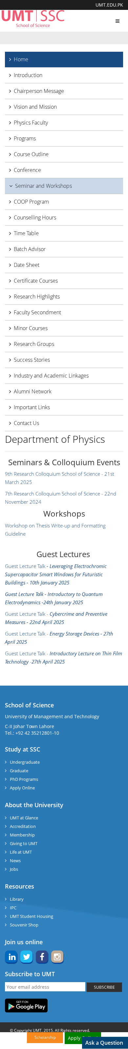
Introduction (28, 75)
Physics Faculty (31, 122)
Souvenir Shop (24, 925)
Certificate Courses (36, 280)
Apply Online (22, 788)
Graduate (19, 771)
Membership (22, 835)
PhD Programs (24, 779)
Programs (25, 138)
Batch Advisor (30, 249)
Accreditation (23, 826)
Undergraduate (25, 762)
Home (21, 59)
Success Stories (32, 359)
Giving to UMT (23, 843)
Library (17, 899)
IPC (13, 908)
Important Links (32, 407)
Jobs (14, 869)
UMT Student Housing (31, 916)
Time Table (26, 233)
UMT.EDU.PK (109, 5)
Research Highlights (37, 296)
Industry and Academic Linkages (51, 375)
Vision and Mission (35, 106)
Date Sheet (26, 265)
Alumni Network (33, 391)
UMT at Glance (24, 818)
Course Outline (31, 154)
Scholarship (45, 1037)
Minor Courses (31, 328)
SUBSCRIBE (104, 987)
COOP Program (31, 201)
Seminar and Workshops (43, 185)
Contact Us (26, 423)
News (15, 861)
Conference (27, 170)
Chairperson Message (39, 91)
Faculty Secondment (37, 312)
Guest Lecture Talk (56, 574)
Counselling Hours (35, 217)
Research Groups (34, 344)
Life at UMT (21, 852)
